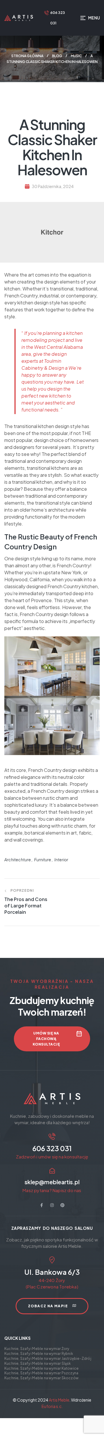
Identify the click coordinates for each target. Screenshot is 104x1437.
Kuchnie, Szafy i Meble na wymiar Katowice (41, 1368)
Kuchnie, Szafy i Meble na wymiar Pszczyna (41, 1373)
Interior (61, 859)
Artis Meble (59, 1399)
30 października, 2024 (53, 186)
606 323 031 (52, 1148)
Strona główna (27, 56)
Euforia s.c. (52, 1406)
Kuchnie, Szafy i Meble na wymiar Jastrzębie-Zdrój (47, 1358)
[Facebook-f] (42, 1205)
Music (76, 56)
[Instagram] (52, 1205)
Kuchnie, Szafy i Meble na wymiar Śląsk (37, 1363)
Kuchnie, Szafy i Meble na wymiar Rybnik (38, 1353)
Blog (57, 56)
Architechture (17, 859)
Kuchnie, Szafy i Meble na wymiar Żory (36, 1348)
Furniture (42, 859)
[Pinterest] (62, 1205)
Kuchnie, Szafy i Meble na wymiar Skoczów (41, 1378)
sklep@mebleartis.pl (52, 1181)
